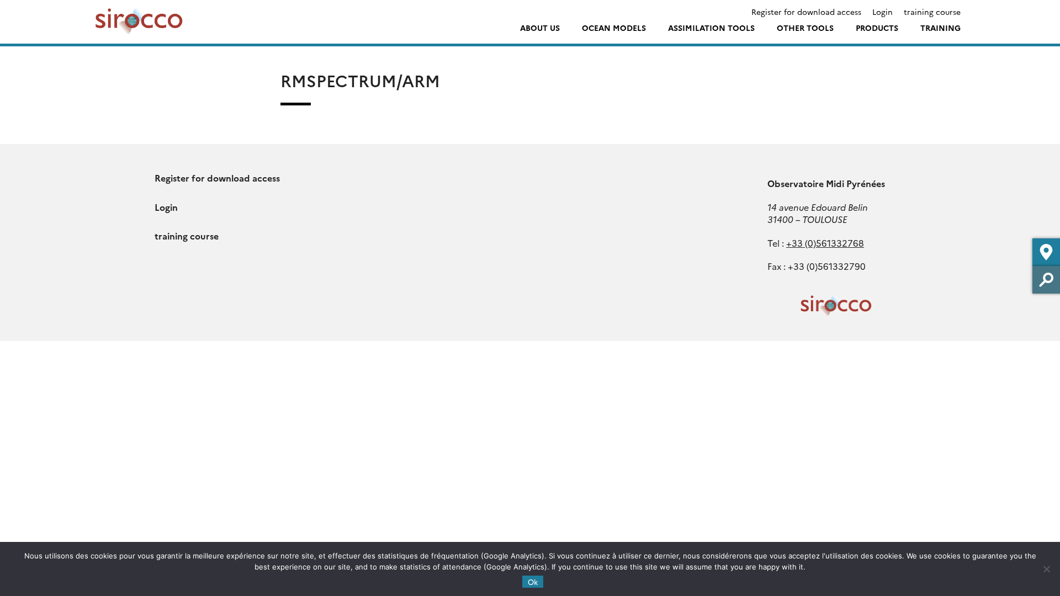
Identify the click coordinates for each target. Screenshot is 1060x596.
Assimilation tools (711, 27)
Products (877, 27)
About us (540, 27)
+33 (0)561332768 (825, 243)
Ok (533, 582)
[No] (1046, 568)
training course (932, 11)
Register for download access (806, 11)
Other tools (805, 27)
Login (882, 11)
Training (940, 27)
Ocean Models (614, 27)
